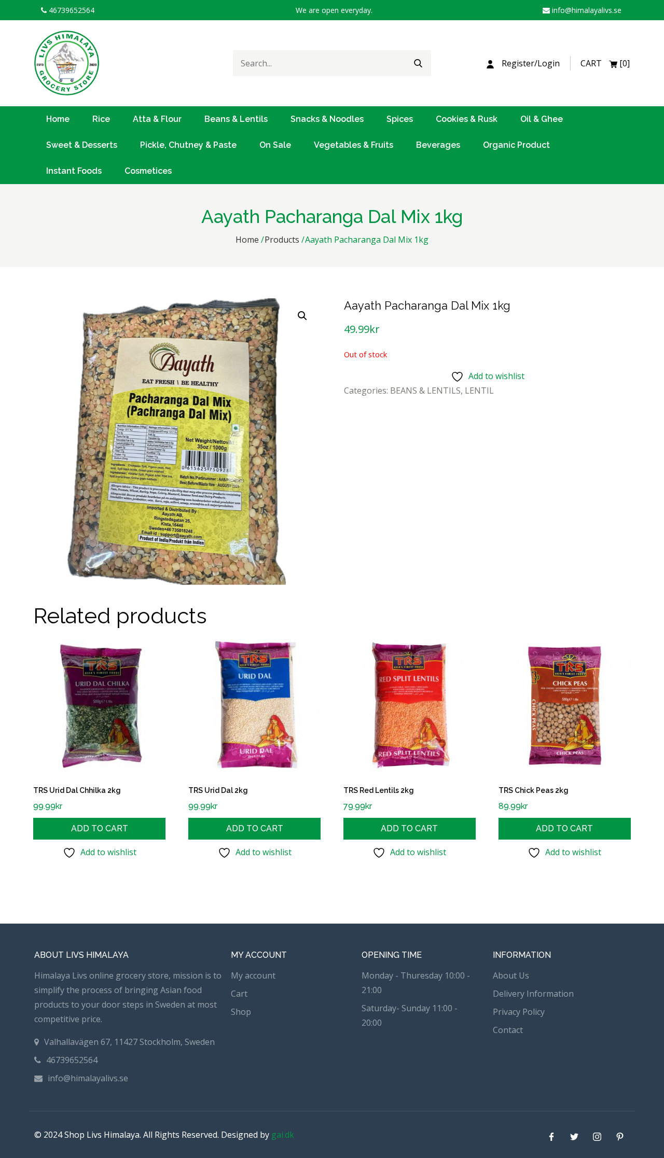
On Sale (275, 145)
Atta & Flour (157, 119)
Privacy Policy (519, 1011)
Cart (239, 993)
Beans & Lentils (236, 119)
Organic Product (516, 145)
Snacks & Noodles (327, 119)
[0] (605, 63)
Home (58, 119)
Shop (241, 1011)
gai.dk (282, 1134)
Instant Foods (74, 171)
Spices (399, 119)
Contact (508, 1030)
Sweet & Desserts (81, 145)
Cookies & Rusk (466, 119)
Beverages (438, 145)
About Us (511, 975)
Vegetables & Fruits (353, 145)
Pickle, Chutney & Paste (188, 145)
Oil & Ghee (541, 119)
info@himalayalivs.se (585, 10)
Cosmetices (148, 171)
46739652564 (70, 10)
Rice (101, 119)
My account (253, 975)
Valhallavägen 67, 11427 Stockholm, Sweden (129, 1042)
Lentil (479, 390)
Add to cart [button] (99, 828)
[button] (302, 315)
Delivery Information (533, 993)
